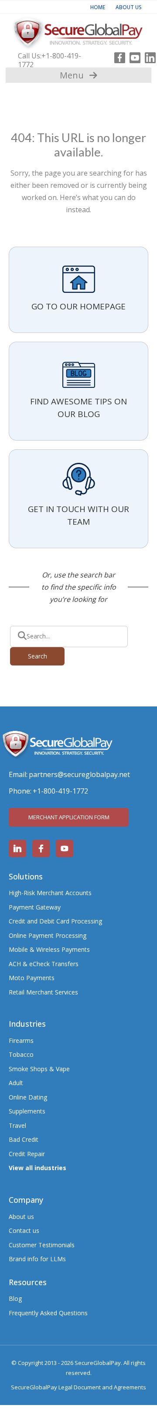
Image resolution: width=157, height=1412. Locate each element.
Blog (15, 1298)
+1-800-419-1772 (49, 60)
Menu (72, 75)
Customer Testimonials (42, 1245)
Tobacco (21, 1054)
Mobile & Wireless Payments (49, 949)
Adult (16, 1083)
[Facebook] (117, 56)
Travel (17, 1125)
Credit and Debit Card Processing (55, 921)
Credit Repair (27, 1154)
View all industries (37, 1168)
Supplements (27, 1111)
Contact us (24, 1230)
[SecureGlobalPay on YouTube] (64, 848)
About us (21, 1216)
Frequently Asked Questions (48, 1313)
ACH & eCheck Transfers (43, 964)
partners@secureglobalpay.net (79, 774)
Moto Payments (32, 978)
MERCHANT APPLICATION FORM (68, 817)
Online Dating (28, 1097)
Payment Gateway (35, 907)
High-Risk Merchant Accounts (50, 893)
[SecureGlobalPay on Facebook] (41, 848)
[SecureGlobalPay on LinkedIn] (17, 848)
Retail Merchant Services (43, 992)
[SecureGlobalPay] (78, 31)
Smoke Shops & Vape (39, 1069)
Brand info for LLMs (37, 1259)
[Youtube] (132, 56)
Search (37, 656)
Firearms (21, 1040)
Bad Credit (23, 1139)
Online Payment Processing (47, 935)
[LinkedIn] (148, 56)
